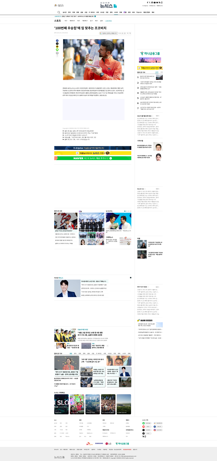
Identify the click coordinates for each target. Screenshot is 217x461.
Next (107, 346)
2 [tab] (126, 211)
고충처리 (93, 449)
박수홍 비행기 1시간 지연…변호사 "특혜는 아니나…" (94, 281)
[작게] (127, 33)
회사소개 (56, 449)
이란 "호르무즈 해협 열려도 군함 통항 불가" (98, 347)
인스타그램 (159, 430)
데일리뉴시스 (89, 433)
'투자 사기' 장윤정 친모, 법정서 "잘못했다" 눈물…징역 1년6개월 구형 (66, 373)
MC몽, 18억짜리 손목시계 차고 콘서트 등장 (92, 295)
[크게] (130, 33)
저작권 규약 (86, 449)
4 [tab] (130, 211)
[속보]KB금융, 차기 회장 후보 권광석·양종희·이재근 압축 (72, 16)
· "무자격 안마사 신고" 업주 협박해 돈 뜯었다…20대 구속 (150, 329)
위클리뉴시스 (160, 5)
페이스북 (159, 426)
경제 (77, 12)
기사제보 (99, 449)
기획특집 (89, 429)
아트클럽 (81, 426)
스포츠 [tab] (156, 72)
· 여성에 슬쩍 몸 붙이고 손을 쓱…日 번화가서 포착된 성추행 (150, 332)
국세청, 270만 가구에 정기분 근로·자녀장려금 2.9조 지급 (98, 371)
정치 (69, 12)
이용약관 (105, 449)
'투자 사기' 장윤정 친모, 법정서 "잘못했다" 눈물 (94, 285)
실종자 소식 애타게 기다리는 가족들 (64, 243)
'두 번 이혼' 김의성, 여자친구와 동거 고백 (92, 292)
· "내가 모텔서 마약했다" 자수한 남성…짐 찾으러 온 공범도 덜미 (150, 338)
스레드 (148, 433)
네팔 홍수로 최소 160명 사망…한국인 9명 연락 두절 (66, 234)
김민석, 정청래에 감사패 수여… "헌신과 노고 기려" (118, 231)
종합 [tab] (162, 72)
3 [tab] (128, 211)
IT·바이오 (92, 12)
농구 (91, 21)
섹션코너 (81, 433)
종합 (71, 353)
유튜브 (148, 426)
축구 (78, 21)
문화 (111, 12)
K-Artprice (145, 5)
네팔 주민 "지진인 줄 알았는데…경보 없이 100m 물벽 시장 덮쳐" (112, 382)
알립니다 (135, 449)
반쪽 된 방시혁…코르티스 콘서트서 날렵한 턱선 (93, 288)
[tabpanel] (118, 223)
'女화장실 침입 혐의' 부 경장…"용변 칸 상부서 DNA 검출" (98, 382)
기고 (88, 426)
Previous (55, 346)
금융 (82, 12)
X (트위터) (148, 430)
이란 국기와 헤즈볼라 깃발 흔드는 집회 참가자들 (66, 237)
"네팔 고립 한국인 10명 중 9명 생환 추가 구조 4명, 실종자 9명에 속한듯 (90, 333)
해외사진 (112, 423)
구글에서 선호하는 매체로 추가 (109, 33)
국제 (73, 12)
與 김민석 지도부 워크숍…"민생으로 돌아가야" (73, 347)
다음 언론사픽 (159, 423)
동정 (90, 436)
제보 (153, 12)
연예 (120, 12)
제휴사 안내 (72, 449)
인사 (80, 436)
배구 (96, 21)
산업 (86, 12)
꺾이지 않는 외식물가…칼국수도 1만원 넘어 (111, 241)
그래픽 (104, 426)
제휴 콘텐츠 (146, 12)
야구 (66, 21)
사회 (97, 12)
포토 (133, 12)
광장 (129, 12)
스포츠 (116, 12)
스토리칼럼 (89, 423)
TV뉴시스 (139, 12)
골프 (101, 21)
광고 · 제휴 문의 (64, 449)
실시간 (65, 12)
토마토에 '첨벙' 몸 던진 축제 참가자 (63, 240)
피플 (138, 238)
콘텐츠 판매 (79, 449)
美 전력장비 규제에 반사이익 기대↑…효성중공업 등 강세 (66, 379)
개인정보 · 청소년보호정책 (115, 449)
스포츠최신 (108, 21)
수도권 (102, 12)
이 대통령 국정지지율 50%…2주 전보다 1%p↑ (64, 385)
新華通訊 (128, 426)
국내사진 (104, 423)
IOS (127, 436)
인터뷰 (80, 429)
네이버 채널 (148, 423)
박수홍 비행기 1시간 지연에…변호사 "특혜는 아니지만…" (112, 371)
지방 (107, 12)
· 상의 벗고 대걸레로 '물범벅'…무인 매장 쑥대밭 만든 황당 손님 (150, 335)
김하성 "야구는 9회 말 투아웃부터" (63, 231)
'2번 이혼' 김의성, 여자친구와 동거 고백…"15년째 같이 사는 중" (92, 360)
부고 (85, 436)
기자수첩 (140, 141)
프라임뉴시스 (152, 5)
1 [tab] (124, 211)
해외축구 (85, 21)
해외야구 (72, 21)
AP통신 (127, 423)
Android (128, 433)
